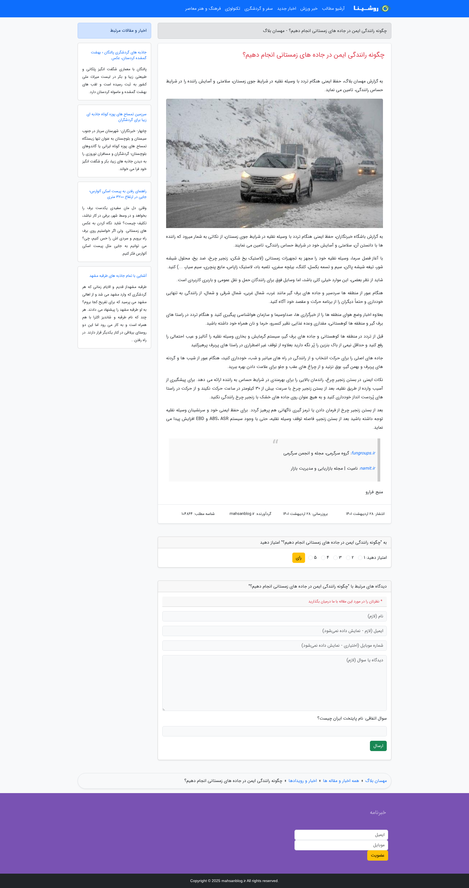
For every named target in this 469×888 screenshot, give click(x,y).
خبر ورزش (309, 8)
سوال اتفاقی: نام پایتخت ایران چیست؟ (352, 718)
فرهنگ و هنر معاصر (203, 8)
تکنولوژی (232, 8)
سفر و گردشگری (259, 8)
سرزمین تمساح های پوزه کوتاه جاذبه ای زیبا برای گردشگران (117, 117)
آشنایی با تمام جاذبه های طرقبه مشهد (118, 276)
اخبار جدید (286, 8)
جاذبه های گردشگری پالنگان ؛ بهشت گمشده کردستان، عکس (119, 55)
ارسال (378, 745)
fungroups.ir (363, 453)
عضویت (378, 855)
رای (299, 557)
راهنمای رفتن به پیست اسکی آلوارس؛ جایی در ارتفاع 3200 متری (118, 194)
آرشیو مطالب (333, 8)
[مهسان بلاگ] (371, 8)
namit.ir (367, 468)
